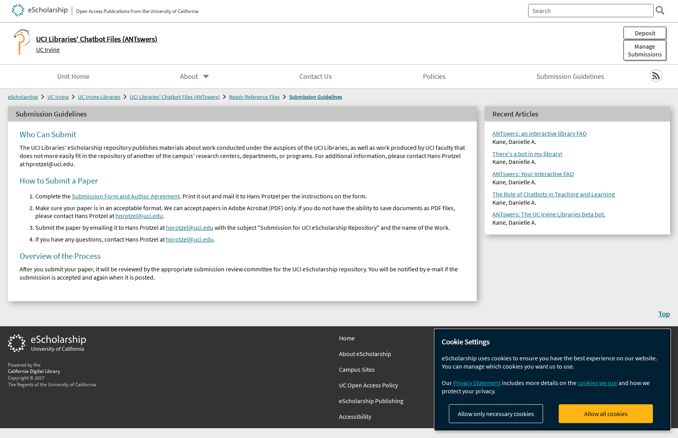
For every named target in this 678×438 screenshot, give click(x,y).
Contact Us (315, 76)
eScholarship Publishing (371, 401)
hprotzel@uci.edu (139, 216)
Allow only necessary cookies (496, 414)
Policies (434, 76)
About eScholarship (365, 354)
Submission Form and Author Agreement (126, 196)
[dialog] (552, 379)
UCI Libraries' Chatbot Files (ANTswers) (175, 96)
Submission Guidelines (570, 76)
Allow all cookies (606, 414)
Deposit (645, 33)
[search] (660, 10)
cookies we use (597, 383)
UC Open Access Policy (368, 385)
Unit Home (73, 76)
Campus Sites (357, 369)
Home (347, 338)
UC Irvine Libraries (99, 96)
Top (664, 313)
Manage (645, 50)
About (189, 76)
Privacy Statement (477, 383)
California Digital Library (34, 371)
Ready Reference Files (254, 96)
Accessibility (355, 416)
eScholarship (23, 96)
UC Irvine (48, 49)
